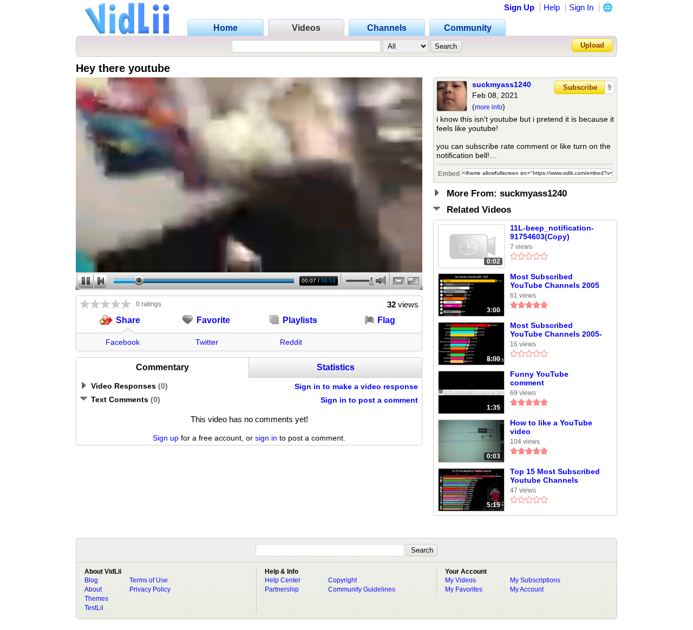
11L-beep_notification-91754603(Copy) (552, 232)
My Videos (460, 580)
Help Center (282, 580)
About (93, 589)
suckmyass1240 (501, 84)
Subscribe (580, 87)
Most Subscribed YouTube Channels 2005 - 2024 (554, 281)
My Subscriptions (535, 580)
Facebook (123, 342)
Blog (91, 580)
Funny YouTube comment (539, 378)
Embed (449, 174)
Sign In (581, 7)
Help (552, 7)
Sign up (166, 438)
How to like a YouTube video (551, 427)
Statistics (336, 367)
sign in (266, 438)
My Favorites (463, 589)
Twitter (206, 342)
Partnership (282, 589)
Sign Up (519, 7)
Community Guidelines (361, 589)
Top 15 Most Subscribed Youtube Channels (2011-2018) (555, 476)
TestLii (93, 608)
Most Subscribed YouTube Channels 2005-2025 (556, 330)
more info (488, 107)
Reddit (291, 342)
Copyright (342, 580)
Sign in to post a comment (369, 400)
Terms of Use (148, 580)
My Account (527, 589)
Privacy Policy (150, 589)
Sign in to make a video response (356, 386)
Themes (96, 598)
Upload (592, 45)
